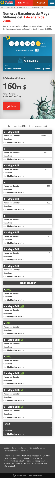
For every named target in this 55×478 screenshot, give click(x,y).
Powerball (41, 2)
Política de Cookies (11, 450)
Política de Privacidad (37, 447)
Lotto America (23, 2)
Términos (24, 450)
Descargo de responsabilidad (15, 447)
